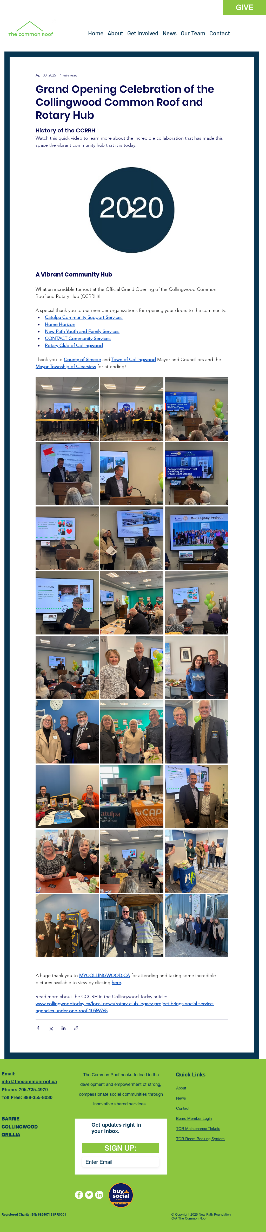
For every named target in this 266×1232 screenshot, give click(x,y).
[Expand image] (67, 408)
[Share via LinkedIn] (63, 1028)
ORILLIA (11, 1134)
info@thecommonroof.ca (29, 1081)
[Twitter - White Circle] (89, 1195)
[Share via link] (76, 1028)
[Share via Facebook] (38, 1028)
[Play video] (132, 210)
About (181, 1088)
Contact (182, 1108)
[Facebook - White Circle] (79, 1195)
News (181, 1098)
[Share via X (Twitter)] (50, 1028)
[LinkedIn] (99, 1195)
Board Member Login (194, 1118)
